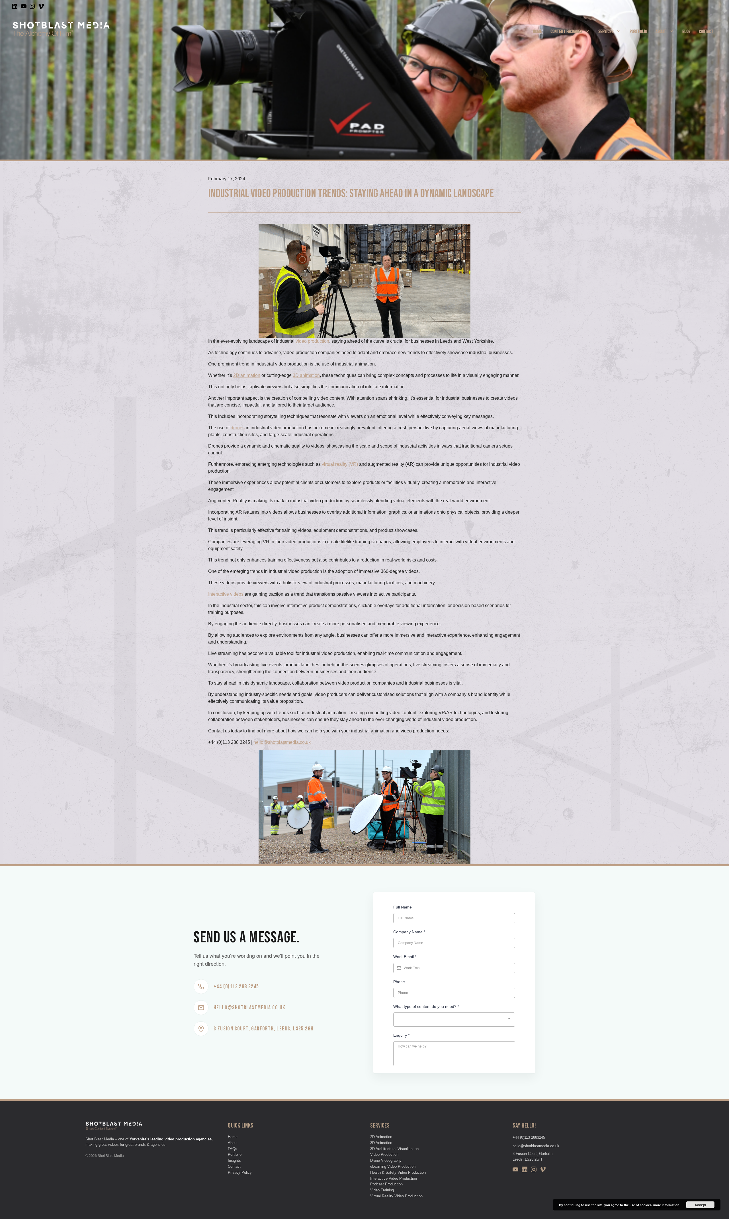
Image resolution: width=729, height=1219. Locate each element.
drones (238, 427)
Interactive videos (225, 594)
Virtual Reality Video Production (396, 1196)
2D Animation (381, 1137)
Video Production (384, 1154)
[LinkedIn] (524, 1170)
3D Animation (381, 1143)
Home (537, 31)
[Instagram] (533, 1170)
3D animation (306, 375)
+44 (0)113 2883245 (529, 1137)
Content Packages (566, 31)
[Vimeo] (543, 1170)
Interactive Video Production (393, 1178)
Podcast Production (386, 1184)
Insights (234, 1160)
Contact (706, 31)
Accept (700, 1204)
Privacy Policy (240, 1172)
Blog (686, 31)
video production (312, 341)
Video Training (382, 1190)
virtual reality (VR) (340, 464)
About (661, 31)
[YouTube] (515, 1170)
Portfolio (638, 31)
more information (666, 1205)
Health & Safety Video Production (398, 1172)
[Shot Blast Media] (61, 31)
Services (605, 31)
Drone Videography (386, 1160)
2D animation (246, 375)
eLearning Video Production (392, 1166)
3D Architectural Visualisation (394, 1149)
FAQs (232, 1149)
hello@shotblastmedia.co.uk (282, 742)
